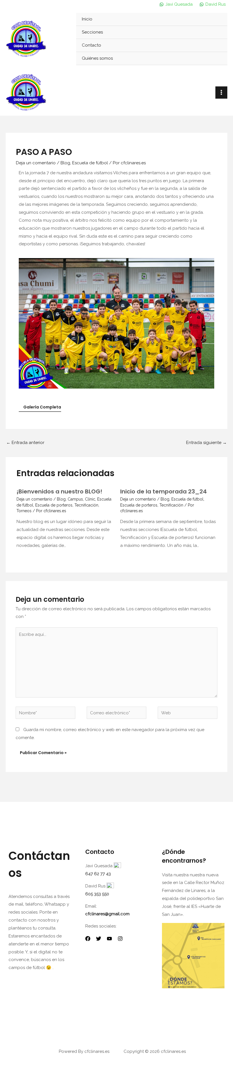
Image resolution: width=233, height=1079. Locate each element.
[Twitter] (98, 938)
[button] (24, 323)
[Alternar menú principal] (221, 92)
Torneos (24, 511)
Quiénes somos (97, 58)
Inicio (87, 19)
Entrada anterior (25, 442)
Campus (75, 499)
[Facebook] (87, 938)
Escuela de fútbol (90, 162)
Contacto (91, 45)
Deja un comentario (36, 162)
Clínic (90, 499)
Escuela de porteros (53, 505)
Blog (65, 162)
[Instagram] (120, 938)
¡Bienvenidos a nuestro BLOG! (59, 491)
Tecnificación (86, 505)
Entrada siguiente (206, 442)
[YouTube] (109, 938)
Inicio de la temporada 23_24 (163, 491)
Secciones (92, 32)
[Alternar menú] (216, 32)
